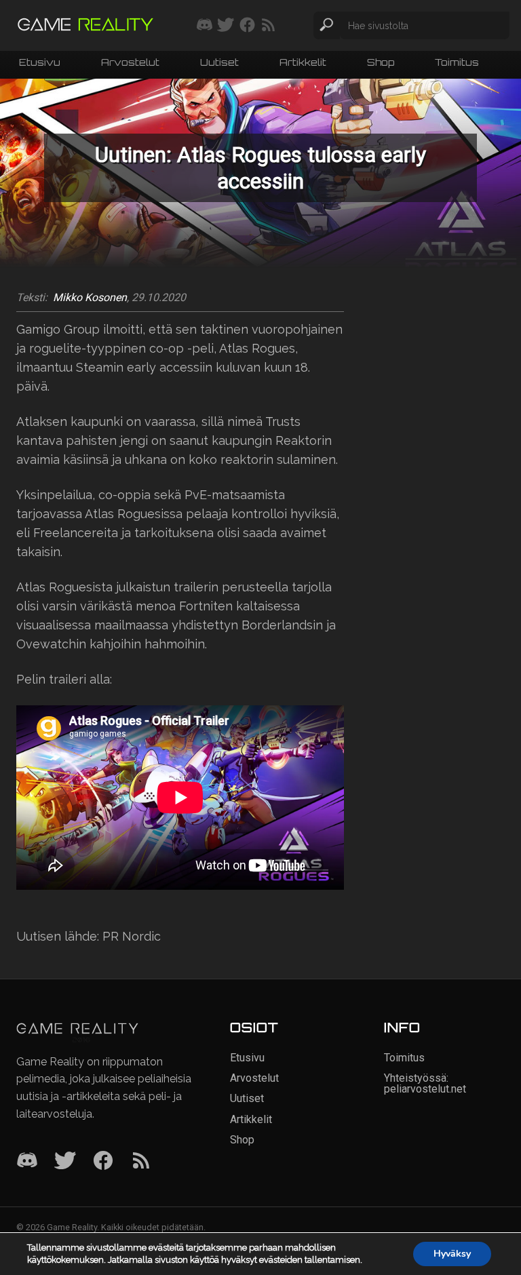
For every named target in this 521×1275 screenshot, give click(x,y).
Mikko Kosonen (90, 297)
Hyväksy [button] (452, 1253)
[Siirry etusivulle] (85, 25)
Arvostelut (130, 63)
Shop (380, 63)
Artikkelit (302, 63)
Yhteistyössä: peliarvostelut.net (425, 1083)
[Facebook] (103, 1161)
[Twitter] (65, 1161)
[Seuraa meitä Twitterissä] (225, 25)
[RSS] (141, 1161)
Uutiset (219, 63)
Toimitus (457, 63)
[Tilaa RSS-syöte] (268, 25)
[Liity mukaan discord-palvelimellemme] (204, 25)
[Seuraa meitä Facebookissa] (247, 25)
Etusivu (39, 63)
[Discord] (27, 1161)
